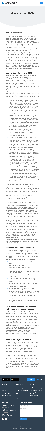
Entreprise (4, 390)
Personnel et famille (6, 387)
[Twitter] (3, 419)
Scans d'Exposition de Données (36, 388)
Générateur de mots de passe (36, 390)
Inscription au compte (6, 395)
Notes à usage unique (34, 392)
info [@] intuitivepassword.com (8, 409)
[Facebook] (6, 419)
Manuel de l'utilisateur (20, 397)
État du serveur (5, 397)
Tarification (4, 392)
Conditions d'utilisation (20, 388)
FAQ (17, 393)
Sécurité (17, 387)
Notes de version (19, 398)
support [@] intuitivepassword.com (9, 410)
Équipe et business (6, 388)
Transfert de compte (34, 395)
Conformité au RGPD (20, 392)
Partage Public (33, 387)
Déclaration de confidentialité (22, 390)
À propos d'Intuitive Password (8, 405)
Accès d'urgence (33, 393)
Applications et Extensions (7, 393)
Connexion (30, 379)
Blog (17, 395)
